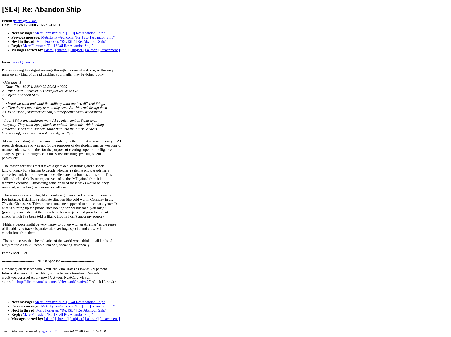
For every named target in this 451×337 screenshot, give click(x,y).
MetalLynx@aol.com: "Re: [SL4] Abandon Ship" (78, 37)
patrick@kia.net (23, 62)
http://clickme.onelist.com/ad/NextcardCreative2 (52, 282)
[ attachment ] (110, 50)
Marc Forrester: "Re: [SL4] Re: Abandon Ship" (70, 33)
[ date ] (49, 50)
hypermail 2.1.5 (51, 331)
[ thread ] (62, 50)
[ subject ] (77, 50)
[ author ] (92, 50)
